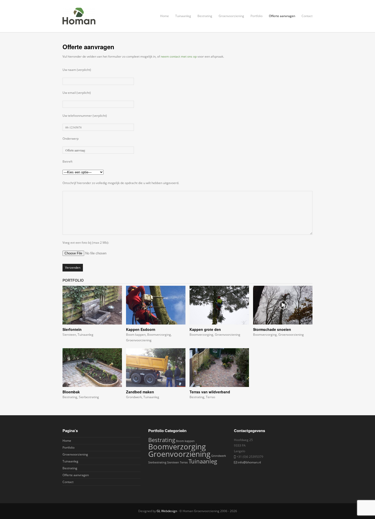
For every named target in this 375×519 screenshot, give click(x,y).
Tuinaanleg (183, 16)
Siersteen (69, 334)
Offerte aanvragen (282, 16)
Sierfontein (72, 329)
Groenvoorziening (231, 16)
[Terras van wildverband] (219, 367)
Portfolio (256, 16)
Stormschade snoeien (272, 329)
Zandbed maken (140, 391)
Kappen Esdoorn (140, 329)
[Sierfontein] (92, 305)
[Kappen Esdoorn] (155, 305)
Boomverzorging (159, 334)
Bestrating (204, 16)
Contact (307, 16)
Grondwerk (134, 397)
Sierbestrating (89, 397)
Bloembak (71, 391)
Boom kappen (136, 334)
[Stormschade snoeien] (282, 305)
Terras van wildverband (210, 391)
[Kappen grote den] (219, 305)
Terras (210, 397)
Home (164, 16)
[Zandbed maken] (155, 367)
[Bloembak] (92, 367)
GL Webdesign (167, 511)
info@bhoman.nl (249, 462)
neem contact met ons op (179, 56)
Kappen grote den (205, 329)
